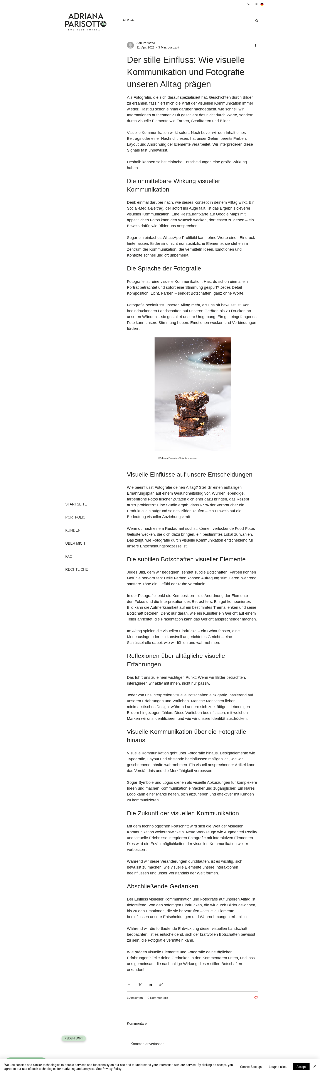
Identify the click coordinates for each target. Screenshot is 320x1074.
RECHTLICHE (76, 569)
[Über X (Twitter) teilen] (140, 984)
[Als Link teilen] (161, 984)
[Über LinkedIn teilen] (150, 984)
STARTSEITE (76, 504)
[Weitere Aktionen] (255, 45)
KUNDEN (73, 530)
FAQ (68, 556)
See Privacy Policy (108, 1068)
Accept (301, 1066)
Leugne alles (277, 1066)
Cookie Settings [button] (251, 1066)
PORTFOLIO (75, 517)
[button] (257, 20)
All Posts (129, 20)
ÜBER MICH (75, 543)
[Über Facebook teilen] (129, 984)
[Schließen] (314, 1067)
